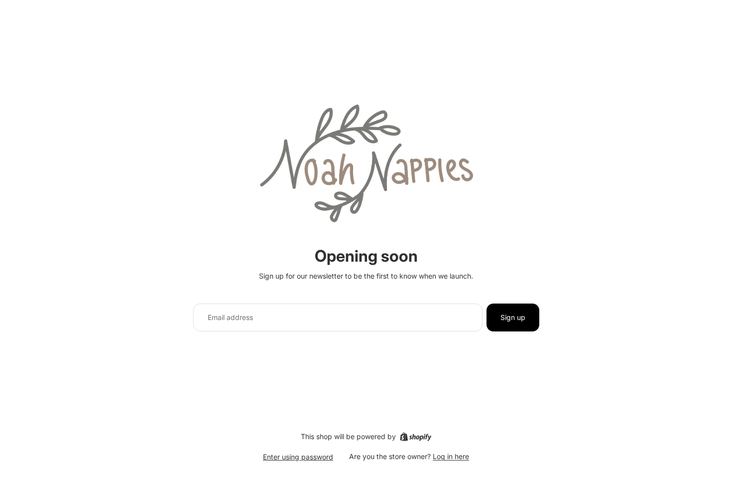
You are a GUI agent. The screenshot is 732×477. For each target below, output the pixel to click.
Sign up (512, 317)
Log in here (451, 456)
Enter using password (298, 457)
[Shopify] (415, 436)
